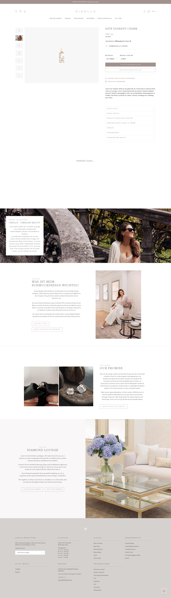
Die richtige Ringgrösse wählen (132, 555)
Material (109, 55)
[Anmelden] (43, 552)
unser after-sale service (113, 406)
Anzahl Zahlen (126, 55)
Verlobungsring (55, 18)
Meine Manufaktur (98, 549)
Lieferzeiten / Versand (99, 569)
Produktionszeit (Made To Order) (121, 123)
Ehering (68, 18)
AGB (95, 584)
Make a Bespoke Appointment (47, 329)
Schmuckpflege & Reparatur (132, 546)
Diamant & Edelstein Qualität (120, 118)
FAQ (95, 578)
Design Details (113, 113)
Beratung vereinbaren (116, 81)
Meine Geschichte (98, 543)
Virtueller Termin (32, 489)
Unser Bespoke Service (116, 137)
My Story (118, 18)
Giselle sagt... (113, 108)
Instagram (17, 569)
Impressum (96, 581)
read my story (40, 323)
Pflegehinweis (113, 132)
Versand (110, 128)
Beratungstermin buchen (131, 70)
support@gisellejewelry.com (65, 580)
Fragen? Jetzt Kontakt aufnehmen (121, 78)
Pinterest (17, 572)
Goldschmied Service (130, 549)
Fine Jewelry (78, 18)
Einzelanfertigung (104, 18)
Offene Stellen (97, 558)
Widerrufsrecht (97, 590)
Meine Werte (97, 546)
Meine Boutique (97, 552)
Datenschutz (97, 587)
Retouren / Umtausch (99, 572)
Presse (95, 555)
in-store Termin (54, 489)
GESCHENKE (90, 18)
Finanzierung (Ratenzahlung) (101, 575)
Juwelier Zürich (129, 552)
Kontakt (127, 558)
